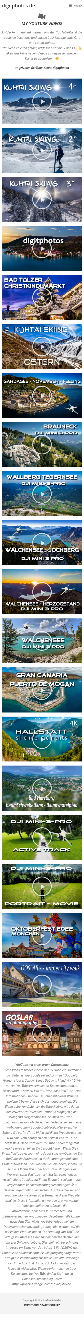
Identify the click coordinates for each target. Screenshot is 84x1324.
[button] (42, 101)
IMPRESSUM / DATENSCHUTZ (42, 1305)
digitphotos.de (18, 5)
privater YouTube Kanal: (44, 68)
